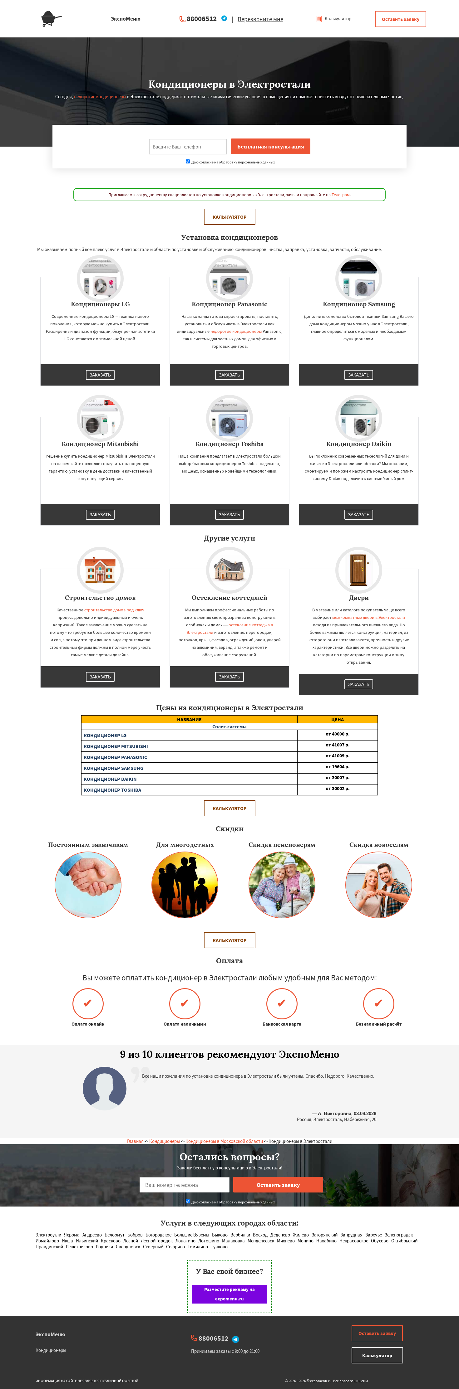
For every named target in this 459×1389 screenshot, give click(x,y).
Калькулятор (337, 19)
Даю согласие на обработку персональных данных (233, 162)
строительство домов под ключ (114, 610)
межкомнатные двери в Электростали (368, 617)
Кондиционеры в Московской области (224, 1141)
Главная (135, 1141)
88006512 (202, 18)
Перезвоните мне (260, 19)
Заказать (100, 374)
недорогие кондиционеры (100, 97)
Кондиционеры (164, 1141)
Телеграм (341, 194)
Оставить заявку (400, 19)
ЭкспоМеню (50, 1334)
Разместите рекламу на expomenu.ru (229, 1294)
